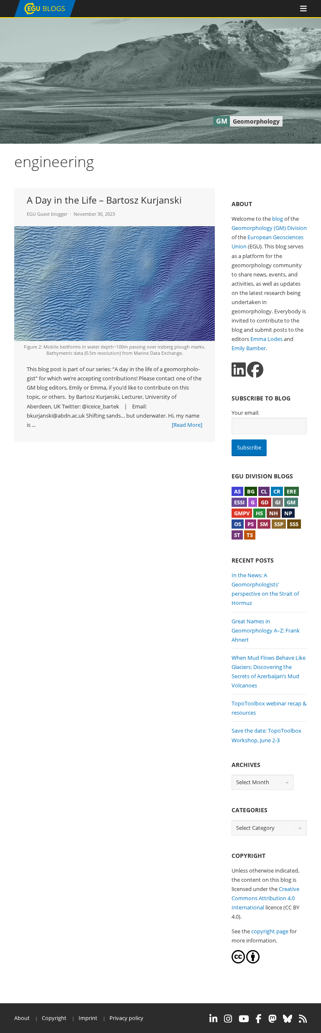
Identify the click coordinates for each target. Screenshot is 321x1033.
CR (276, 491)
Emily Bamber (249, 348)
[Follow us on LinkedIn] (239, 370)
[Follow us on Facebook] (255, 370)
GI (277, 502)
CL (264, 491)
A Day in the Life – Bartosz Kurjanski (104, 200)
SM (264, 524)
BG (251, 491)
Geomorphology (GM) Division (269, 228)
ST (237, 535)
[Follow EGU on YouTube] (244, 1018)
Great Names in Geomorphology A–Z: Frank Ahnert (266, 630)
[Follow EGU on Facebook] (259, 1018)
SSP (278, 524)
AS (237, 491)
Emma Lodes (266, 339)
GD (265, 502)
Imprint (88, 1018)
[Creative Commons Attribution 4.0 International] (238, 961)
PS (250, 524)
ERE (291, 491)
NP (288, 513)
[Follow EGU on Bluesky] (287, 1018)
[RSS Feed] (303, 1018)
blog (277, 218)
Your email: (245, 412)
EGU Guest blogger (47, 214)
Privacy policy (126, 1018)
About (22, 1018)
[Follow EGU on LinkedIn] (213, 1018)
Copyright (54, 1018)
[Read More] (187, 425)
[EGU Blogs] (45, 15)
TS (250, 535)
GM (291, 502)
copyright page (269, 931)
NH (273, 513)
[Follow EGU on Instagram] (228, 1018)
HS (259, 513)
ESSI (239, 502)
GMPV (242, 513)
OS (237, 524)
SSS (294, 524)
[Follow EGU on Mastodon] (272, 1018)
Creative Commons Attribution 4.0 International (265, 898)
